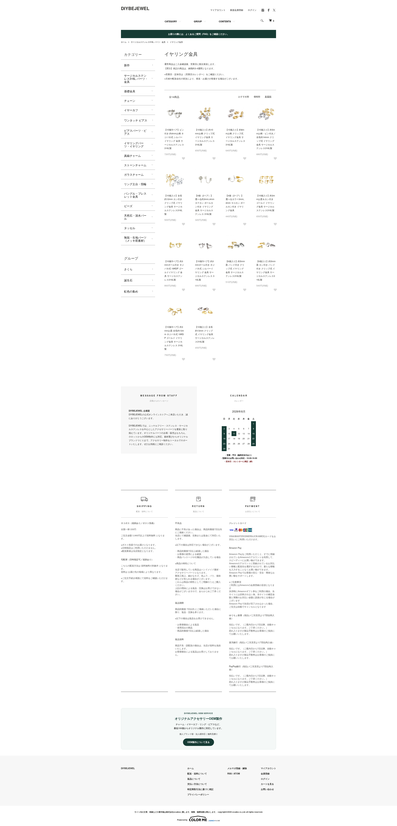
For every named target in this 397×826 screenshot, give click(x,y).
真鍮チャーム (132, 156)
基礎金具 (129, 91)
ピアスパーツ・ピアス (135, 132)
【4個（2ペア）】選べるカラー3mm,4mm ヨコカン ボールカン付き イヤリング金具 (235, 203)
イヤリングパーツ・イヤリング (134, 144)
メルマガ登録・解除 (237, 768)
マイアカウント (217, 9)
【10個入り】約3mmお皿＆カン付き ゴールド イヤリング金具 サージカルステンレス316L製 (265, 203)
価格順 (257, 96)
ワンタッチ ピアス (135, 120)
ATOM (237, 773)
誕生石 (128, 280)
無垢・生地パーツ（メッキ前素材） (135, 238)
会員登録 (265, 773)
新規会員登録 (236, 9)
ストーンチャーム (135, 165)
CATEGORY (171, 21)
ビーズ (128, 206)
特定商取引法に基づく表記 (200, 789)
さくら (128, 269)
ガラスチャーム (134, 174)
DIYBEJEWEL (135, 8)
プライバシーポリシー (198, 794)
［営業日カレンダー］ (195, 74)
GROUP (198, 21)
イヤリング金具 (176, 42)
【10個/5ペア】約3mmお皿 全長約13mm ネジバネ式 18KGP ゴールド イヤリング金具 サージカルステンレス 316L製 (174, 338)
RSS (229, 773)
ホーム (124, 42)
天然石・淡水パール (135, 216)
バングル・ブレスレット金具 (135, 194)
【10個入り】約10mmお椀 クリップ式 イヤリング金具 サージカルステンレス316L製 (205, 137)
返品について (193, 778)
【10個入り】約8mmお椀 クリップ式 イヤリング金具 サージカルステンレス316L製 (235, 137)
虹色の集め (131, 291)
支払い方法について (197, 783)
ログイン (252, 9)
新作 (127, 65)
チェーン (129, 101)
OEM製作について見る (198, 742)
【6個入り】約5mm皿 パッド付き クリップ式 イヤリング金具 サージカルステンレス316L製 (235, 268)
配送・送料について (197, 773)
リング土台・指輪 (135, 184)
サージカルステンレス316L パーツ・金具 (148, 42)
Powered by (182, 819)
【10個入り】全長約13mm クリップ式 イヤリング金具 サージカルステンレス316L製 (205, 334)
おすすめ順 (243, 96)
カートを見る (267, 783)
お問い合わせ (267, 789)
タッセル (129, 228)
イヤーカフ (131, 110)
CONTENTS (225, 21)
